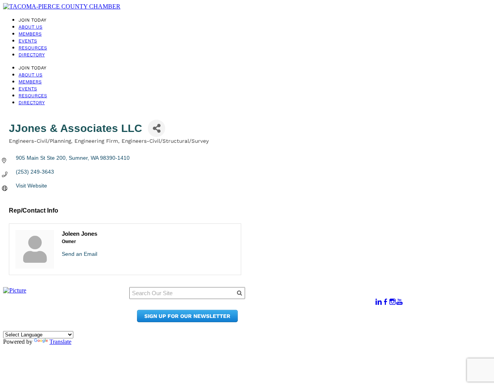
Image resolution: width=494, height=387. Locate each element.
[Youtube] (399, 302)
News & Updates (316, 305)
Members (30, 34)
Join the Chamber (319, 320)
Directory (32, 54)
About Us (30, 27)
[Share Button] (156, 128)
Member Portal (314, 298)
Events (28, 41)
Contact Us (308, 312)
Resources (33, 48)
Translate (60, 341)
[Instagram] (392, 302)
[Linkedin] (379, 302)
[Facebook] (385, 302)
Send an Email (79, 254)
